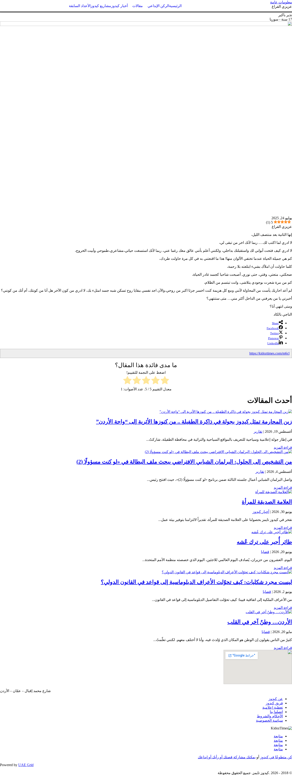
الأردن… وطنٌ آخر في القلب (259, 622)
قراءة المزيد (283, 447)
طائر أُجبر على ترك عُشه (264, 542)
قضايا (265, 552)
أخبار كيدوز (261, 512)
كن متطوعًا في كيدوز (276, 757)
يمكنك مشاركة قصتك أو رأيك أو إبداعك (227, 757)
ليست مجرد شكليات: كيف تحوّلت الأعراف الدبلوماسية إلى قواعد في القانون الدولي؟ (196, 582)
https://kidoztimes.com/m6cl (269, 353)
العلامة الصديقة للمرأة (267, 502)
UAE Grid (26, 765)
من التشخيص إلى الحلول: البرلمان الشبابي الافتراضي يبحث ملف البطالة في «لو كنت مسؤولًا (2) (184, 462)
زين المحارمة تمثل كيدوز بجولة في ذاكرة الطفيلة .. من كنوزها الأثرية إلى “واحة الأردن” (194, 422)
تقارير (258, 431)
